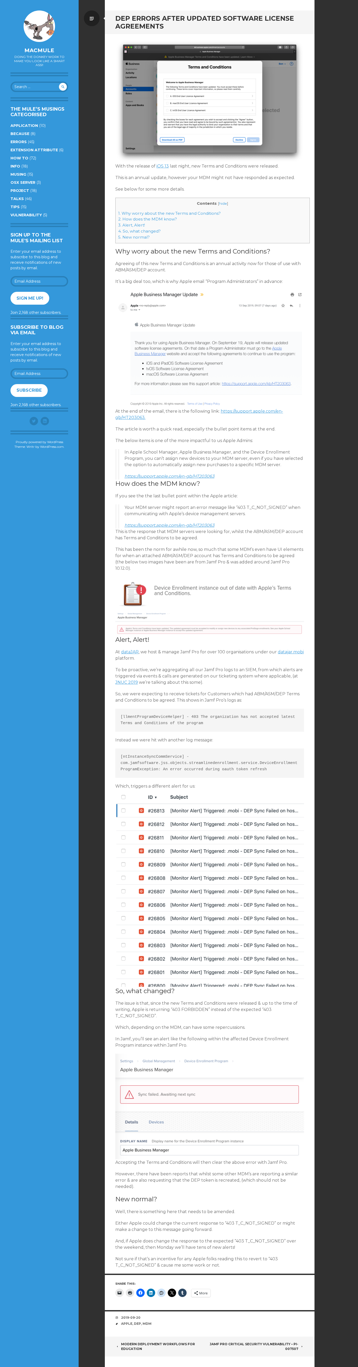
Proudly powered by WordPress (39, 442)
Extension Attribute (34, 150)
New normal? (134, 237)
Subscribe (29, 390)
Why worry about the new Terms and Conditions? (169, 213)
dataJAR (130, 651)
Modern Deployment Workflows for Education (158, 1346)
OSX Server (22, 182)
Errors (18, 141)
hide (223, 203)
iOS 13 (162, 166)
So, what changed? (139, 231)
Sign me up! (30, 298)
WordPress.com (52, 447)
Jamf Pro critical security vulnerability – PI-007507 (254, 1346)
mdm (147, 1324)
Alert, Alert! (131, 225)
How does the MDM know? (147, 219)
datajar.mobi (291, 651)
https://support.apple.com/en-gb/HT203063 (169, 476)
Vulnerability (26, 215)
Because (19, 133)
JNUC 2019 (126, 682)
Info (15, 166)
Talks (17, 198)
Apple (126, 1324)
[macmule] (39, 26)
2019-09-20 (130, 1318)
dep (137, 1324)
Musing (18, 174)
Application (24, 125)
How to (19, 158)
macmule (39, 50)
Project (19, 190)
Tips (15, 206)
